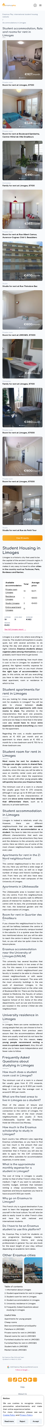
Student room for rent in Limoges (21, 1296)
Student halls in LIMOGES (16, 1346)
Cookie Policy (9, 1415)
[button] (22, 60)
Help (22, 1387)
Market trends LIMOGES (15, 1350)
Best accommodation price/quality (20, 1325)
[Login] (35, 5)
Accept (36, 1421)
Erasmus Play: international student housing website (20, 15)
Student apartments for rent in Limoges (24, 1293)
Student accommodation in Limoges (23, 1300)
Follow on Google (23, 1370)
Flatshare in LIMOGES (14, 1329)
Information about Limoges (18, 1289)
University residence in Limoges (21, 1303)
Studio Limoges (13, 603)
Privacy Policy (26, 1415)
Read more (9, 1421)
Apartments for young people (17, 1319)
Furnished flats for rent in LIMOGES (20, 1343)
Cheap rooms (10, 1322)
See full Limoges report (15, 629)
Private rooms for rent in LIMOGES (20, 1332)
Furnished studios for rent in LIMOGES (21, 1339)
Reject (22, 1421)
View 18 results (22, 538)
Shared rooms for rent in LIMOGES (20, 1336)
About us (22, 1394)
